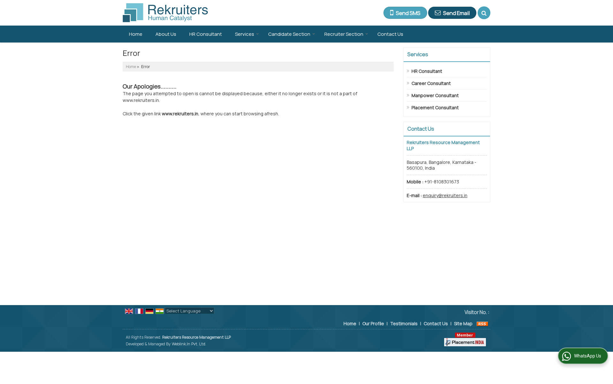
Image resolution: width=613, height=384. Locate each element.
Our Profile (373, 323)
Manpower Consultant (435, 95)
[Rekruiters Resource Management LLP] (165, 12)
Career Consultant (431, 83)
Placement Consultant (435, 107)
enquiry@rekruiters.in (445, 195)
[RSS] (482, 323)
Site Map (463, 323)
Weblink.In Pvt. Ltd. (189, 344)
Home (135, 34)
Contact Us (390, 34)
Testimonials (404, 323)
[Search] (484, 12)
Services (244, 34)
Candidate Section (289, 34)
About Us (165, 34)
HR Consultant (205, 34)
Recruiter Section (343, 34)
